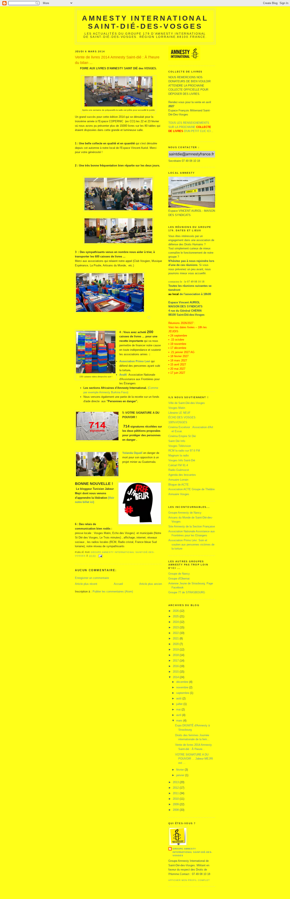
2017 (176, 660)
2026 (176, 610)
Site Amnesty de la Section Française (191, 526)
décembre (182, 681)
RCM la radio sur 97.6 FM (184, 450)
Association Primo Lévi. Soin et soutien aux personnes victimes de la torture (191, 544)
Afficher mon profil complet (189, 880)
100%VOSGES (177, 422)
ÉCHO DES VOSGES (182, 417)
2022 (176, 633)
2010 (176, 798)
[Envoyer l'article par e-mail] (100, 556)
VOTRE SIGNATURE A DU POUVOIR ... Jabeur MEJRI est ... (194, 758)
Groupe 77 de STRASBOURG (186, 592)
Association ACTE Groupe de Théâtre (191, 489)
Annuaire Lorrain (178, 479)
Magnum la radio (178, 455)
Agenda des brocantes (182, 474)
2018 (176, 655)
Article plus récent (86, 583)
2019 (176, 649)
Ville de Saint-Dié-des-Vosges (186, 403)
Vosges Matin (176, 407)
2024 (176, 621)
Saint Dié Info (176, 441)
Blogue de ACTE (178, 484)
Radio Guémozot (178, 470)
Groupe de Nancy (179, 573)
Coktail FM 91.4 (178, 465)
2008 (176, 809)
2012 (176, 787)
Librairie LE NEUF (179, 412)
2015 (176, 671)
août (179, 698)
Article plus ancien (150, 583)
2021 (176, 638)
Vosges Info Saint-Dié (181, 460)
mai (179, 709)
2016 (176, 666)
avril (179, 715)
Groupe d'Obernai (179, 578)
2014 (176, 677)
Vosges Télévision (179, 445)
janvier (180, 775)
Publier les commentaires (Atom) (113, 591)
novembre (182, 687)
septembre (183, 692)
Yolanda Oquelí (132, 452)
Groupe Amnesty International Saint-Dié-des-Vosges (192, 852)
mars (179, 720)
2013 (176, 782)
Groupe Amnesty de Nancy (184, 512)
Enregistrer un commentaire (92, 577)
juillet (179, 704)
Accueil (118, 583)
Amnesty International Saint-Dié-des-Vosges (145, 22)
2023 (176, 627)
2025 (176, 616)
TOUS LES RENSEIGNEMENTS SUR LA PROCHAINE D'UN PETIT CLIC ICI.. (190, 127)
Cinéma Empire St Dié (182, 436)
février (180, 769)
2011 (176, 793)
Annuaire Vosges (178, 494)
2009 (176, 804)
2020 (176, 644)
